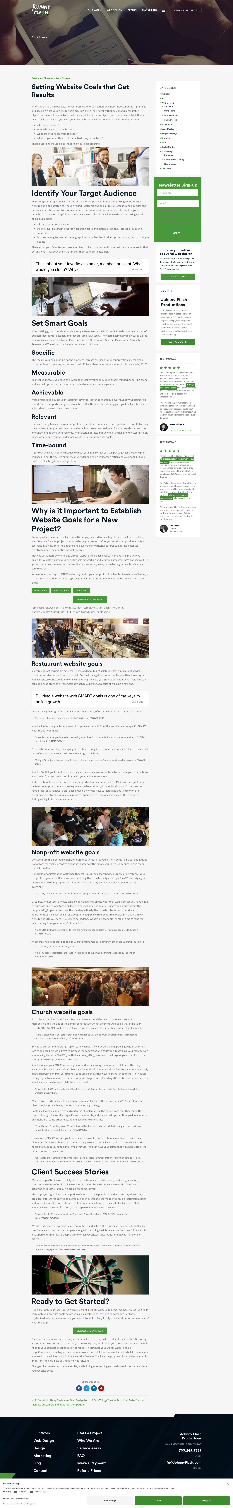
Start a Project (89, 1433)
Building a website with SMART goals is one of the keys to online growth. (88, 698)
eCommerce (170, 120)
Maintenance (171, 115)
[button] (178, 277)
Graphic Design (169, 133)
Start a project (185, 10)
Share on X (137, 269)
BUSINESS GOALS (40, 590)
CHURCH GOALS (81, 590)
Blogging (168, 155)
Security (168, 106)
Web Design (114, 10)
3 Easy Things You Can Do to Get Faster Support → (120, 1400)
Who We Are (88, 1441)
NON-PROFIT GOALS (61, 590)
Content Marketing (174, 160)
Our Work (94, 10)
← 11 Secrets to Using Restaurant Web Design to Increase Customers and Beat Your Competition (59, 1402)
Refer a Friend (89, 1471)
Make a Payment (91, 1463)
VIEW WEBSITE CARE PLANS (90, 599)
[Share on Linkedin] (94, 1388)
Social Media (168, 147)
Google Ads (170, 164)
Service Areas (89, 1448)
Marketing (149, 10)
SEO (163, 142)
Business (37, 78)
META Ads (166, 124)
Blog (37, 1463)
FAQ (81, 1456)
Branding (166, 138)
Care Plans (169, 111)
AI (162, 98)
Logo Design (167, 129)
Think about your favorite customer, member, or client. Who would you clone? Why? (89, 266)
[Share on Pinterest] (101, 1388)
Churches (49, 78)
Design (132, 10)
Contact (40, 1471)
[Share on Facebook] (79, 1388)
